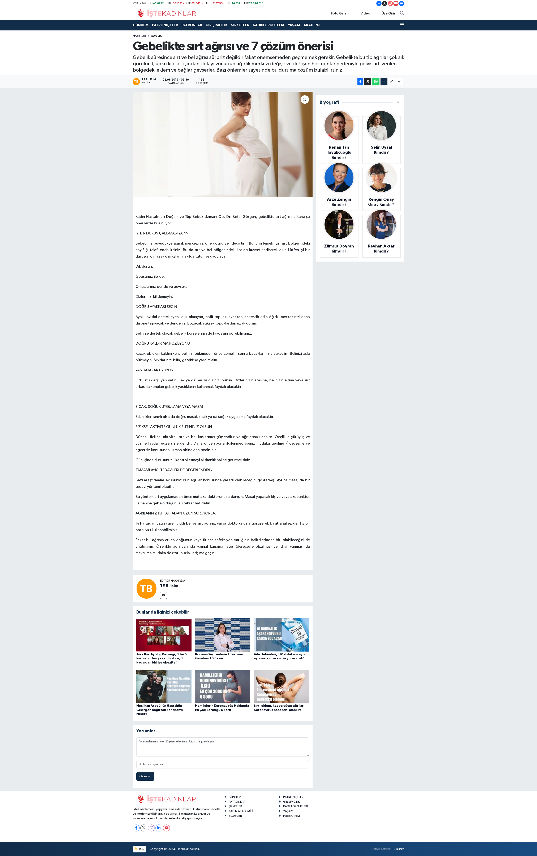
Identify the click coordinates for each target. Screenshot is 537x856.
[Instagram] (151, 828)
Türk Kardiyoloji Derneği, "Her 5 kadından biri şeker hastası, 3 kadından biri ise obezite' (161, 658)
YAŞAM (294, 25)
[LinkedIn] (158, 828)
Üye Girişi (389, 13)
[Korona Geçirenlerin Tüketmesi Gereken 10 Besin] (222, 635)
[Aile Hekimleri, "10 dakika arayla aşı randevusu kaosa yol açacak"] (281, 635)
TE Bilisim (169, 586)
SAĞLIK (156, 35)
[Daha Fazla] (384, 81)
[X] (143, 828)
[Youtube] (166, 828)
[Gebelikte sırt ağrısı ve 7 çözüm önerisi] (223, 144)
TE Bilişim (398, 849)
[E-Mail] (163, 595)
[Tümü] (399, 102)
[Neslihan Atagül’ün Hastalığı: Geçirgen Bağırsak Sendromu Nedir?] (164, 686)
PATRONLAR (191, 25)
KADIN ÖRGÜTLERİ (268, 25)
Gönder (145, 776)
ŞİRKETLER (240, 25)
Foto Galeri (340, 13)
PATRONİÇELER (165, 25)
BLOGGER (235, 815)
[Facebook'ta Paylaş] (360, 81)
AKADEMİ (312, 25)
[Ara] (402, 13)
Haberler (139, 35)
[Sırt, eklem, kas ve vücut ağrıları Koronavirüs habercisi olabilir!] (281, 686)
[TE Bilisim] (146, 588)
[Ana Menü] (402, 25)
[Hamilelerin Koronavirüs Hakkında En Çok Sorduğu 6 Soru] (222, 686)
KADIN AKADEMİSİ (241, 811)
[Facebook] (136, 828)
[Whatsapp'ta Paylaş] (375, 81)
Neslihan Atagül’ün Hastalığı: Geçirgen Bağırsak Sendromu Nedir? (159, 709)
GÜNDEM (141, 25)
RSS (141, 849)
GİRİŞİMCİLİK (217, 25)
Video (365, 13)
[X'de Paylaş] (367, 81)
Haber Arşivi (291, 815)
